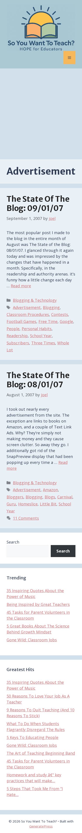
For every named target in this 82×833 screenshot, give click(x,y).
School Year (41, 335)
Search (13, 542)
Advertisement (27, 307)
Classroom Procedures (28, 314)
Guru (11, 504)
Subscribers (18, 342)
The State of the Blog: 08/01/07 (38, 380)
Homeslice (28, 504)
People (13, 328)
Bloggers (15, 497)
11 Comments (26, 518)
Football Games (21, 321)
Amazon (50, 489)
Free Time (48, 321)
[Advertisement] (41, 112)
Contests (59, 314)
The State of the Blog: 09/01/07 (38, 203)
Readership (17, 335)
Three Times (43, 342)
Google (66, 321)
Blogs (50, 497)
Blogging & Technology (35, 300)
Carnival (64, 497)
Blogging (51, 307)
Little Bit (48, 504)
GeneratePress (41, 826)
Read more (21, 285)
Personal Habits (37, 328)
